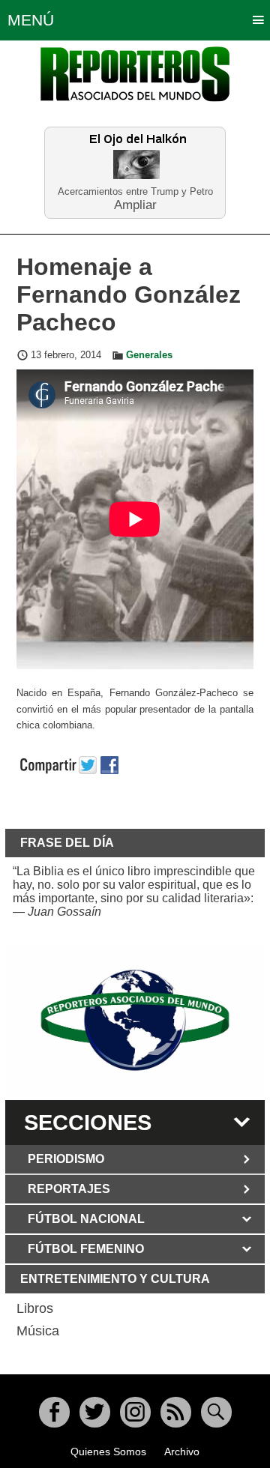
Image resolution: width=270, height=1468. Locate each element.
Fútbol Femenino (86, 1248)
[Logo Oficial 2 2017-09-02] (135, 1020)
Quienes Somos (108, 1452)
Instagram (135, 1412)
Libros (34, 1308)
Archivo (182, 1452)
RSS (175, 1412)
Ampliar (135, 204)
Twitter (95, 1412)
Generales (149, 355)
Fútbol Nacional (86, 1218)
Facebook (54, 1412)
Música (37, 1330)
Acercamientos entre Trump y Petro (135, 191)
